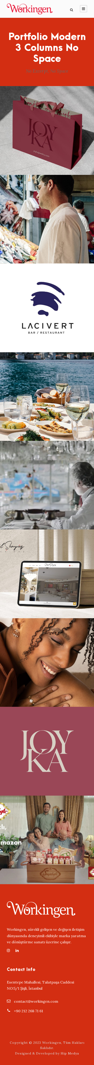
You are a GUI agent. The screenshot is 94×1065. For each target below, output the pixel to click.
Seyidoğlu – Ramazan (47, 833)
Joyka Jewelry (47, 124)
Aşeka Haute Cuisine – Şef (47, 212)
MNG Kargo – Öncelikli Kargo (47, 479)
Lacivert (47, 301)
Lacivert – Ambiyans (47, 390)
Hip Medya (70, 1053)
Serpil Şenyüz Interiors (47, 567)
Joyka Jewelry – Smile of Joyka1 (47, 656)
